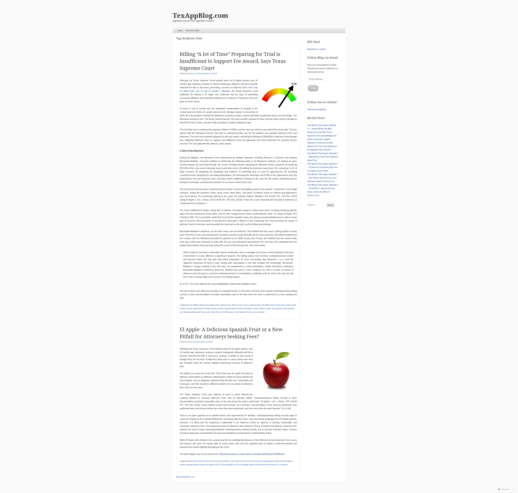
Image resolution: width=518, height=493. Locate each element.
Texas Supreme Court (242, 312)
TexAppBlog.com (200, 15)
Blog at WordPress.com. (185, 477)
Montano (262, 309)
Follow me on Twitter (322, 102)
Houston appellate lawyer (227, 309)
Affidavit (196, 305)
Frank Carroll (280, 305)
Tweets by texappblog (316, 109)
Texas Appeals (276, 309)
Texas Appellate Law (228, 465)
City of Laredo (249, 305)
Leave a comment (258, 312)
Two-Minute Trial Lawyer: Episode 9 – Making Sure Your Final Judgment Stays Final (322, 157)
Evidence (226, 461)
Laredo (255, 309)
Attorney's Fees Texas (206, 461)
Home (180, 30)
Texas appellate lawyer (191, 312)
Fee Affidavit (266, 305)
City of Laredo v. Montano (217, 91)
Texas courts (205, 312)
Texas (268, 309)
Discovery (218, 461)
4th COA (189, 305)
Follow (313, 88)
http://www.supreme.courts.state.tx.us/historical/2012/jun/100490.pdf (251, 454)
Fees (273, 305)
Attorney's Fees (237, 305)
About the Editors (193, 30)
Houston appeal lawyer (195, 309)
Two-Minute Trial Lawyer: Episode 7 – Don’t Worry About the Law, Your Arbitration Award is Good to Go (322, 178)
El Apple (258, 305)
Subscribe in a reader (316, 49)
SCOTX (217, 465)
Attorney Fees (215, 305)
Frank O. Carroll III (210, 73)
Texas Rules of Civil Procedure (222, 312)
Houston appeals (210, 309)
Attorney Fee (204, 305)
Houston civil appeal (244, 309)
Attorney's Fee (226, 305)
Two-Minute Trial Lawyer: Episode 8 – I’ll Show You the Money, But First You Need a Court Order (322, 167)
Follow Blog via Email (322, 57)
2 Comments (283, 465)
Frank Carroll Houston (253, 461)
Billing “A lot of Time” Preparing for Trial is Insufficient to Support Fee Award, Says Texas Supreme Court (233, 61)
